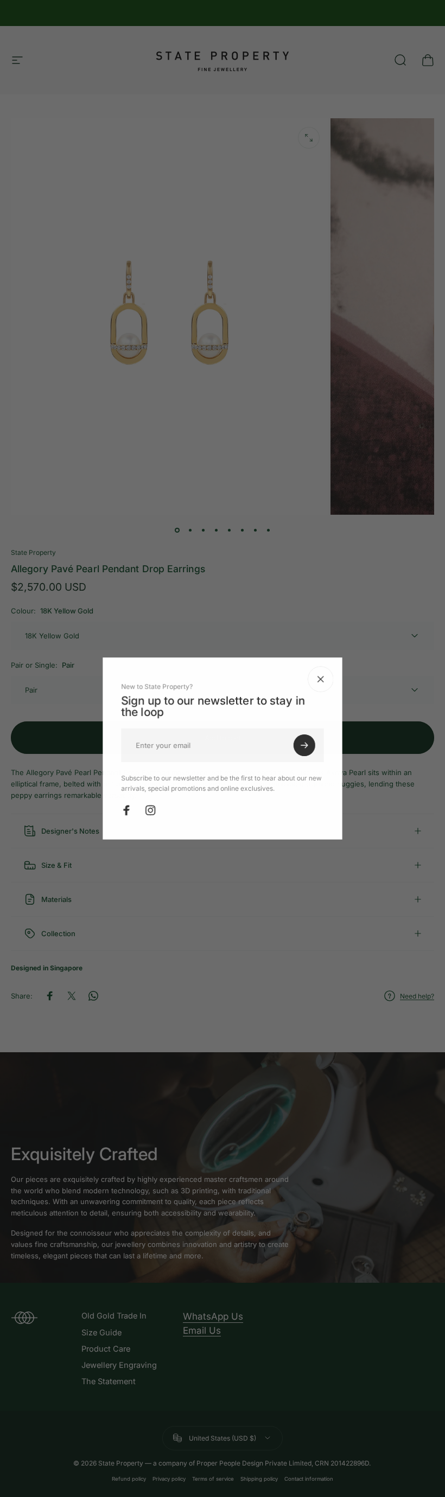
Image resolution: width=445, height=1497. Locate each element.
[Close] (405, 679)
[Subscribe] (388, 745)
